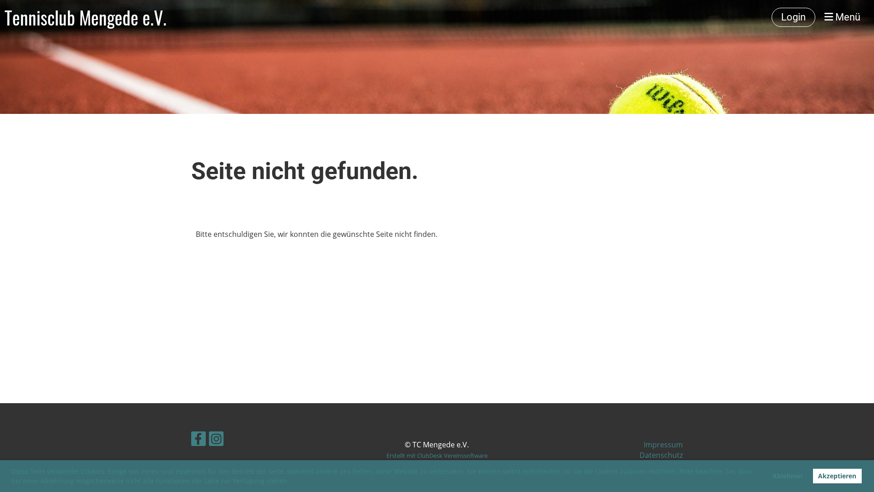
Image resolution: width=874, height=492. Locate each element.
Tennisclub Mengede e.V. (86, 17)
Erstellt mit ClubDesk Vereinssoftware (437, 455)
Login (793, 17)
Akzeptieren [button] (837, 476)
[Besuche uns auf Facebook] (198, 440)
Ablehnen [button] (787, 476)
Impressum (663, 445)
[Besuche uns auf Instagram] (216, 440)
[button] (292, 482)
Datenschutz (661, 455)
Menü (846, 17)
